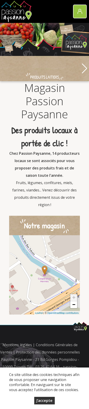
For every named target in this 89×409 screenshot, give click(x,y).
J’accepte (44, 400)
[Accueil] (16, 11)
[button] (84, 68)
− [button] (73, 304)
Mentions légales (17, 344)
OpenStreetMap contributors (63, 313)
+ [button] (73, 297)
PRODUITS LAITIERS (44, 77)
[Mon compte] (80, 11)
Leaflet (39, 313)
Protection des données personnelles (48, 352)
